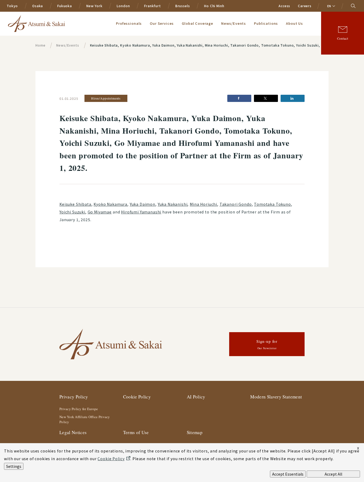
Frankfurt (152, 5)
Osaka (37, 5)
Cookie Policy (137, 397)
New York (94, 5)
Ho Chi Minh (214, 5)
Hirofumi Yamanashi (141, 212)
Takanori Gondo (236, 204)
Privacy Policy (73, 397)
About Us (294, 23)
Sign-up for (266, 344)
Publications (266, 23)
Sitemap (195, 432)
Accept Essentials (288, 474)
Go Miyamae (100, 212)
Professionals (129, 23)
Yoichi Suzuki (72, 212)
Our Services (162, 23)
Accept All (333, 474)
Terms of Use (136, 432)
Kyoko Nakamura (110, 204)
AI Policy (196, 397)
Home (40, 45)
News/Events (233, 23)
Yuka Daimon (142, 204)
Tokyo (12, 5)
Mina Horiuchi (203, 204)
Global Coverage (197, 23)
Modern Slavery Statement (276, 397)
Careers (305, 5)
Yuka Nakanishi (173, 204)
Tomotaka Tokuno (272, 204)
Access (284, 5)
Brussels (182, 5)
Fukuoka (64, 5)
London (123, 5)
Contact (342, 38)
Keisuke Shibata (75, 204)
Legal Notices (73, 432)
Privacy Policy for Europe (78, 408)
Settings (13, 466)
